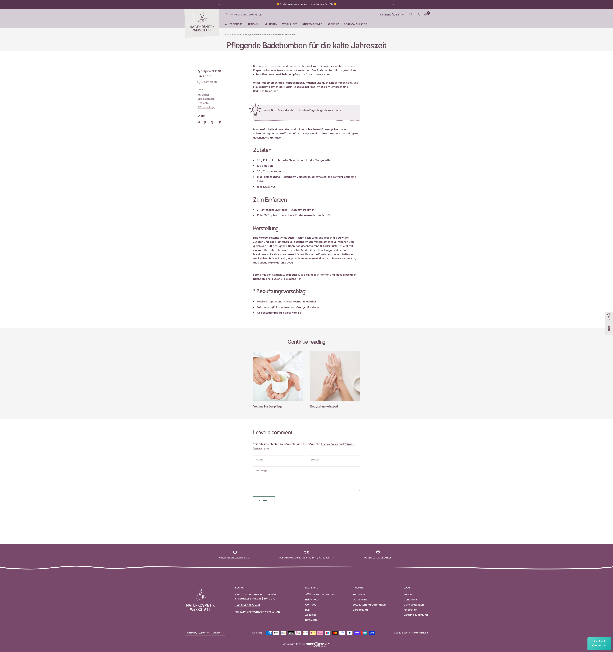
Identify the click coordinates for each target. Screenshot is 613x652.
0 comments (210, 85)
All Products (233, 28)
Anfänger (203, 98)
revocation (410, 613)
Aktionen (253, 28)
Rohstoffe (359, 598)
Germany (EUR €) (390, 18)
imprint (408, 598)
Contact (310, 608)
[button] (599, 643)
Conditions (411, 603)
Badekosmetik (206, 102)
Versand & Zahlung (416, 618)
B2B (307, 613)
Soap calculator (355, 28)
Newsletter (311, 624)
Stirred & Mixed (312, 28)
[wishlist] (410, 18)
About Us (333, 28)
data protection (414, 608)
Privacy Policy (329, 448)
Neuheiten (271, 28)
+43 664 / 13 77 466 (247, 609)
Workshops (289, 28)
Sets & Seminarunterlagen (369, 608)
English (216, 636)
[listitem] (199, 126)
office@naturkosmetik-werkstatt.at (257, 615)
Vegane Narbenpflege (267, 410)
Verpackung (360, 613)
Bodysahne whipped (324, 410)
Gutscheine (360, 603)
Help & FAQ (311, 603)
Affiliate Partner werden (320, 598)
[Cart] (426, 18)
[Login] (418, 18)
